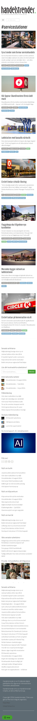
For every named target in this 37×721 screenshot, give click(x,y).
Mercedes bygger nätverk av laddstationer (13, 270)
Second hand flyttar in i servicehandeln (13, 628)
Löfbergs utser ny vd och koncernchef (13, 525)
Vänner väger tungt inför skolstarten (12, 650)
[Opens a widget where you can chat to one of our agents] (7, 717)
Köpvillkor (6, 703)
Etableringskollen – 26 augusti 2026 (12, 604)
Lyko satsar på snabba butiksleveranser (14, 607)
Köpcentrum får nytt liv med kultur (12, 360)
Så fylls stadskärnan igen (9, 545)
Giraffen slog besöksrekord (10, 667)
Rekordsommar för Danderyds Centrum (14, 631)
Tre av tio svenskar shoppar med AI (12, 404)
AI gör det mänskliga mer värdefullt (12, 399)
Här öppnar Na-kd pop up (9, 486)
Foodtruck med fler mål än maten (12, 609)
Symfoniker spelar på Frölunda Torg (12, 639)
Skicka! (31, 372)
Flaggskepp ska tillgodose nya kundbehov (13, 226)
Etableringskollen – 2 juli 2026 (10, 507)
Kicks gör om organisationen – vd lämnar (14, 669)
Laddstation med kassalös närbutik (15, 137)
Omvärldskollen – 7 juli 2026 (15, 384)
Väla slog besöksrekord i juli (10, 502)
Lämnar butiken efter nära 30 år (11, 354)
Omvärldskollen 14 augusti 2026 (16, 380)
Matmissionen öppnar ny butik (11, 615)
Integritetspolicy (9, 706)
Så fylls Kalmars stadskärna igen (11, 642)
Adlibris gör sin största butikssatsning (13, 484)
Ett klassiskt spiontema (13, 418)
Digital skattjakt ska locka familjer (12, 505)
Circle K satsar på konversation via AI (16, 317)
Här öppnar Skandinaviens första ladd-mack (17, 97)
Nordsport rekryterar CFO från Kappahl (14, 531)
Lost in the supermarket (13, 426)
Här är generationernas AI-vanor (11, 407)
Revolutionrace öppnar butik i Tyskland (13, 645)
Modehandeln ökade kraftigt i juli (11, 661)
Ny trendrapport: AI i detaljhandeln (14, 431)
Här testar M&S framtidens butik (12, 401)
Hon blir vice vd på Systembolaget (12, 648)
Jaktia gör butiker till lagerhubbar (11, 664)
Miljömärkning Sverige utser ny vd (12, 351)
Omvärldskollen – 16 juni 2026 (15, 388)
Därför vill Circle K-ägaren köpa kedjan (13, 551)
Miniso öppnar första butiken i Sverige (13, 410)
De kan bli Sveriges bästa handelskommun (14, 626)
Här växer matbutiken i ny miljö (11, 396)
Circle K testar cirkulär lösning (14, 181)
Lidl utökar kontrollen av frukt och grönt (14, 637)
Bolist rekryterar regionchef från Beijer (13, 362)
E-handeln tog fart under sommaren (12, 357)
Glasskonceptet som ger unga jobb (12, 510)
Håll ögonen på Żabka (13, 422)
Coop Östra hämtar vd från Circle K (12, 528)
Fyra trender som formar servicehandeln (18, 52)
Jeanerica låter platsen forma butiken (13, 473)
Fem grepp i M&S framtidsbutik (11, 548)
